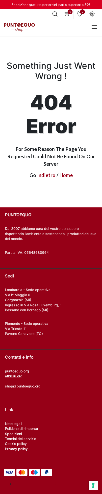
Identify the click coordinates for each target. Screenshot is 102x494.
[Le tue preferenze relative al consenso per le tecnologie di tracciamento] (93, 485)
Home (66, 175)
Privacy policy (16, 449)
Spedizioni (13, 434)
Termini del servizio (20, 439)
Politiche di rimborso (21, 428)
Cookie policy (16, 443)
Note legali (13, 423)
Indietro (46, 175)
